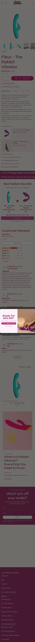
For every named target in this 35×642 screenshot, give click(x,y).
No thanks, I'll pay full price (8, 326)
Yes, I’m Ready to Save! (8, 323)
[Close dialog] (34, 310)
